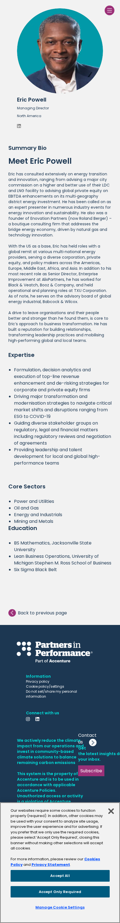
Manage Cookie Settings (60, 907)
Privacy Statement (51, 864)
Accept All (59, 875)
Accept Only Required (60, 891)
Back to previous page (42, 613)
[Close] (111, 811)
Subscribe (91, 771)
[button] (60, 68)
